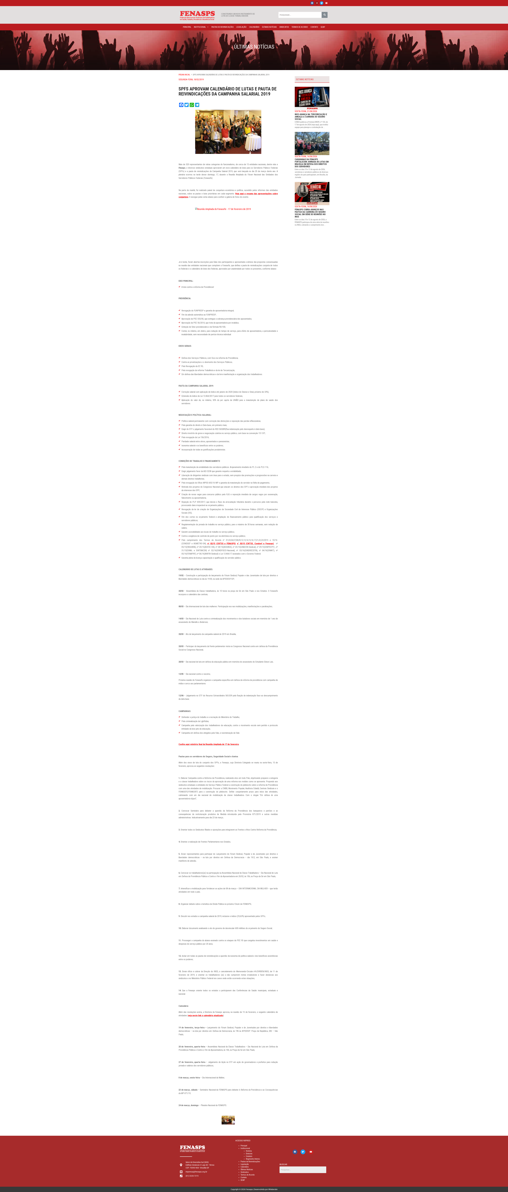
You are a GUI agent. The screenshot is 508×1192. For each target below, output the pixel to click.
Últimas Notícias (269, 27)
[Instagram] (317, 3)
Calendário (254, 27)
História (249, 1151)
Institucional (200, 27)
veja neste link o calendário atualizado (205, 1015)
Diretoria (249, 1154)
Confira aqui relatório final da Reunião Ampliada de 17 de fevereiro (209, 744)
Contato (314, 27)
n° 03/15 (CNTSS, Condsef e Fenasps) (255, 543)
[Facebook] (312, 3)
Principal (187, 27)
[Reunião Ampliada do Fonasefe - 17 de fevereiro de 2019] (228, 229)
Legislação (241, 27)
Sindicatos (284, 27)
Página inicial (184, 75)
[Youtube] (326, 3)
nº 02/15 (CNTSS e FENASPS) (221, 543)
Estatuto (249, 1156)
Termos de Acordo (300, 27)
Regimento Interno (253, 1159)
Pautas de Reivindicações (222, 27)
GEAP (323, 27)
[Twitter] (321, 3)
